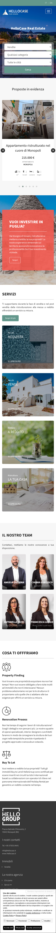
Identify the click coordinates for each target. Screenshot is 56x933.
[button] (19, 186)
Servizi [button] (7, 884)
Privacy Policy (21, 916)
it (46, 3)
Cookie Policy (8, 916)
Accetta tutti (8, 928)
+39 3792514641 (12, 845)
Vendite (7, 867)
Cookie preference (33, 913)
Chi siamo (8, 880)
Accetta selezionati (34, 928)
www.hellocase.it (9, 853)
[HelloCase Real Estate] (15, 10)
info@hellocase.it (9, 850)
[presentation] (3, 150)
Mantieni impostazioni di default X (40, 891)
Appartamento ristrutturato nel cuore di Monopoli (28, 148)
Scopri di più (10, 318)
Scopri (15, 260)
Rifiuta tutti (20, 928)
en (51, 3)
